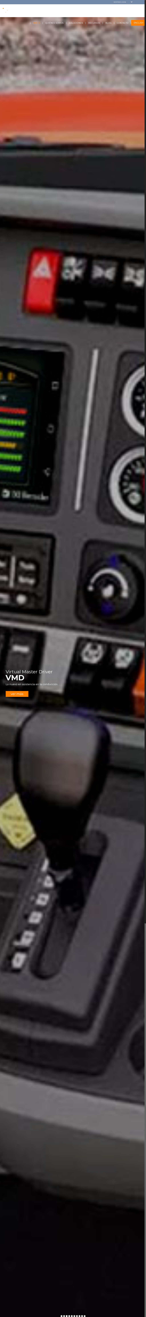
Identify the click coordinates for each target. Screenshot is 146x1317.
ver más (17, 694)
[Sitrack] (15, 10)
